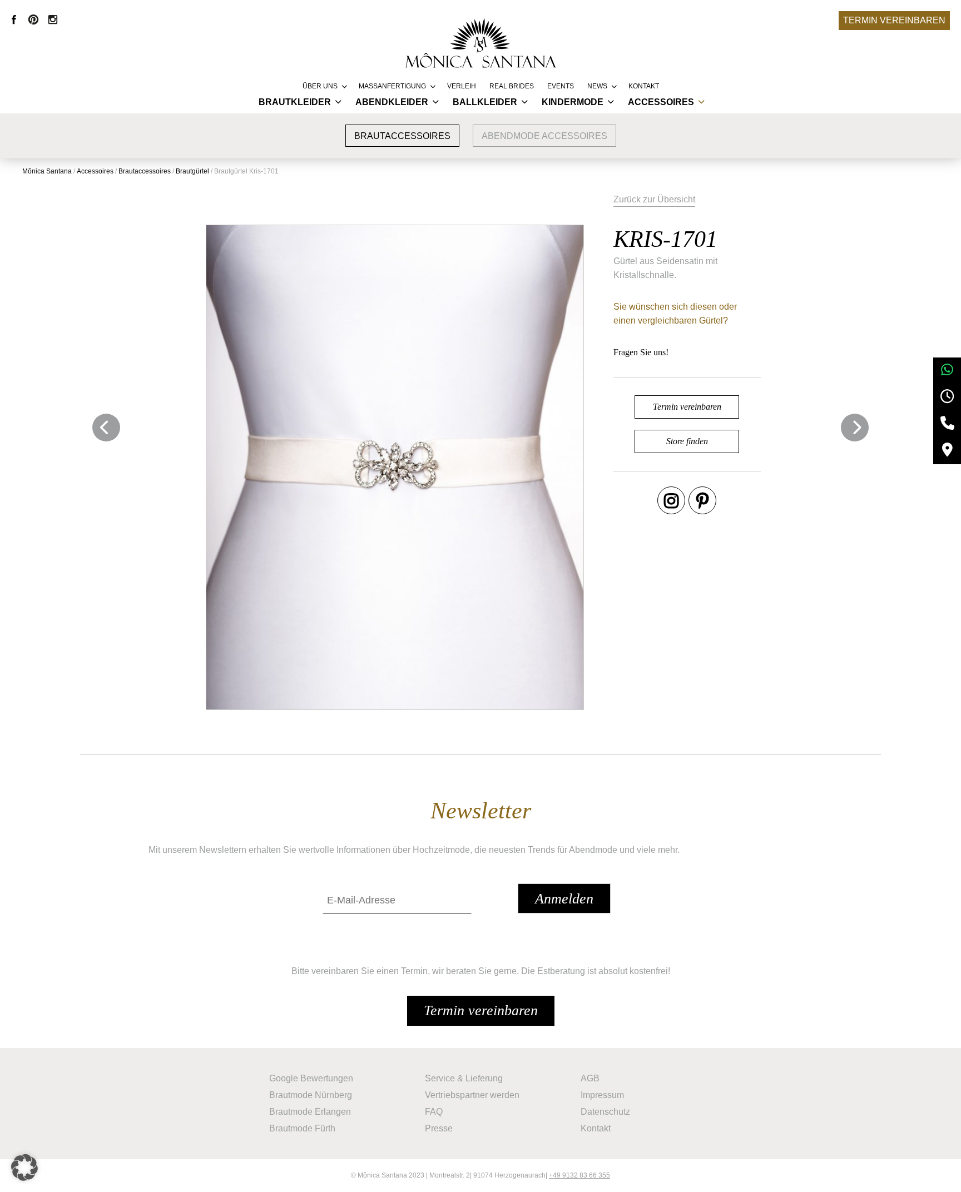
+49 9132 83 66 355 (579, 1175)
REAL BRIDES (511, 86)
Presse (439, 1128)
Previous (106, 427)
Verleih (461, 86)
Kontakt (643, 86)
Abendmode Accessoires (544, 136)
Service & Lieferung (464, 1078)
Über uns (320, 86)
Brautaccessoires (402, 136)
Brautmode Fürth (302, 1128)
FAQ (434, 1111)
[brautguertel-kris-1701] (395, 467)
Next (855, 427)
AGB (590, 1078)
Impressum (602, 1095)
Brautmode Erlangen (310, 1111)
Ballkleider (485, 102)
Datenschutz (605, 1111)
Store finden (687, 441)
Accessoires (661, 102)
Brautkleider (295, 102)
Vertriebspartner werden (472, 1095)
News (597, 86)
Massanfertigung (392, 86)
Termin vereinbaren (894, 20)
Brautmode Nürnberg (310, 1095)
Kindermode (572, 102)
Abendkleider (391, 102)
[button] (24, 1167)
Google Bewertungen (311, 1078)
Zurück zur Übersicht (654, 199)
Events (560, 86)
